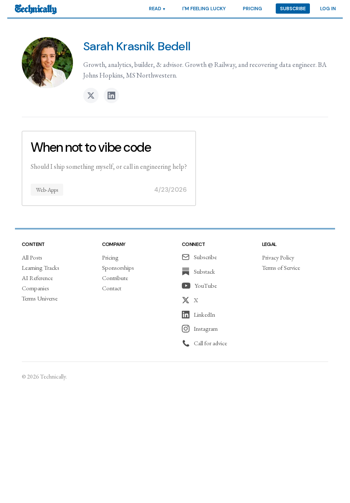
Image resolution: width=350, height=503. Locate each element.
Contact (111, 288)
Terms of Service (281, 267)
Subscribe (293, 9)
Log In (328, 9)
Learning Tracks (40, 267)
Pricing (252, 9)
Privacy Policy (278, 257)
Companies (35, 288)
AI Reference (37, 278)
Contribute (115, 278)
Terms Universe (40, 298)
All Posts (32, 257)
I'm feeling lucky (204, 9)
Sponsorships (118, 267)
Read (155, 9)
